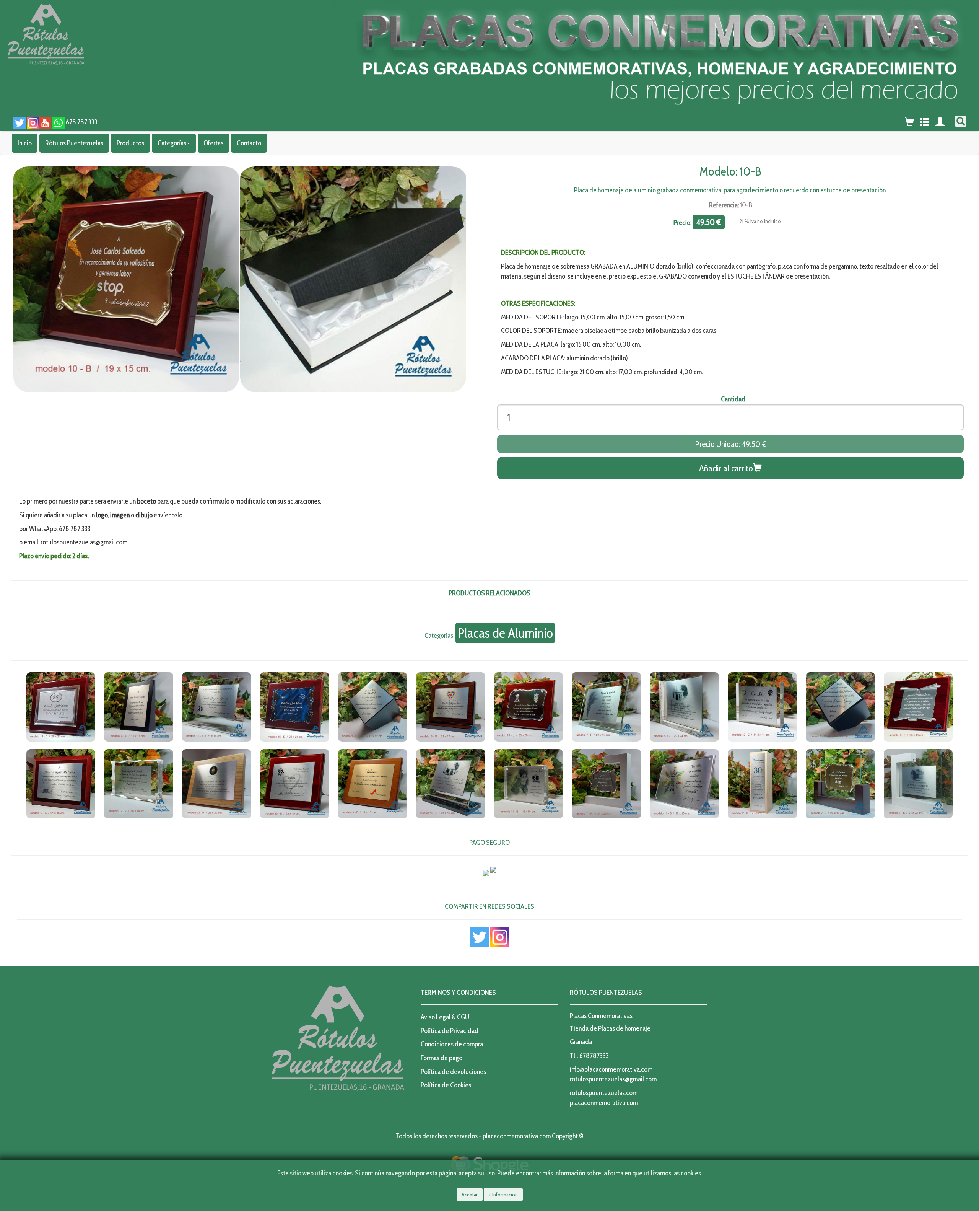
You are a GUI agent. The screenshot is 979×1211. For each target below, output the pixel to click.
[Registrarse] (925, 123)
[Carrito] (909, 123)
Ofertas (213, 143)
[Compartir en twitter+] (479, 936)
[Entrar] (940, 123)
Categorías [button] (172, 143)
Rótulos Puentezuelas (74, 143)
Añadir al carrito (726, 468)
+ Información (503, 1194)
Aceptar (470, 1194)
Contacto (249, 143)
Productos (130, 143)
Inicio (25, 143)
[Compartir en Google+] (499, 936)
